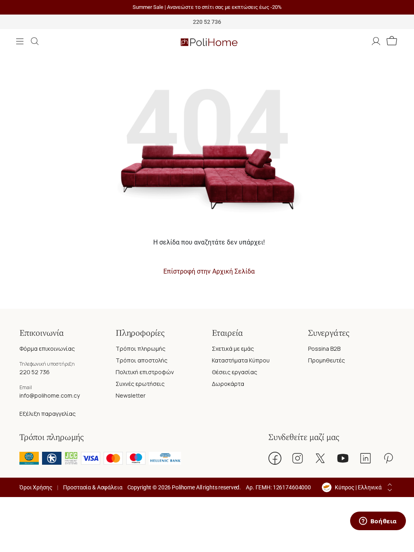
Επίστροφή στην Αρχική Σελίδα (209, 271)
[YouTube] (342, 458)
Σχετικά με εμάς (233, 348)
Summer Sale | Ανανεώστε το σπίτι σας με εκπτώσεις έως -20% (207, 7)
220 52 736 (34, 372)
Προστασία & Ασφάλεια (92, 487)
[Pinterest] (388, 458)
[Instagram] (297, 458)
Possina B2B (324, 348)
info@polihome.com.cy (49, 395)
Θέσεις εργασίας (234, 372)
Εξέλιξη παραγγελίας (47, 413)
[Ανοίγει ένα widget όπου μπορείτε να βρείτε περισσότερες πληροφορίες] (378, 522)
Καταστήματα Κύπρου (241, 360)
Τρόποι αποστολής (141, 360)
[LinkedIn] (365, 458)
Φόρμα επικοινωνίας (47, 348)
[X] (320, 458)
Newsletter (131, 395)
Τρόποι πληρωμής (140, 348)
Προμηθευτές (326, 360)
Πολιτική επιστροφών (145, 372)
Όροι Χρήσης (35, 487)
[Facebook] (274, 458)
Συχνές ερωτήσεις (140, 384)
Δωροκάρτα (228, 384)
